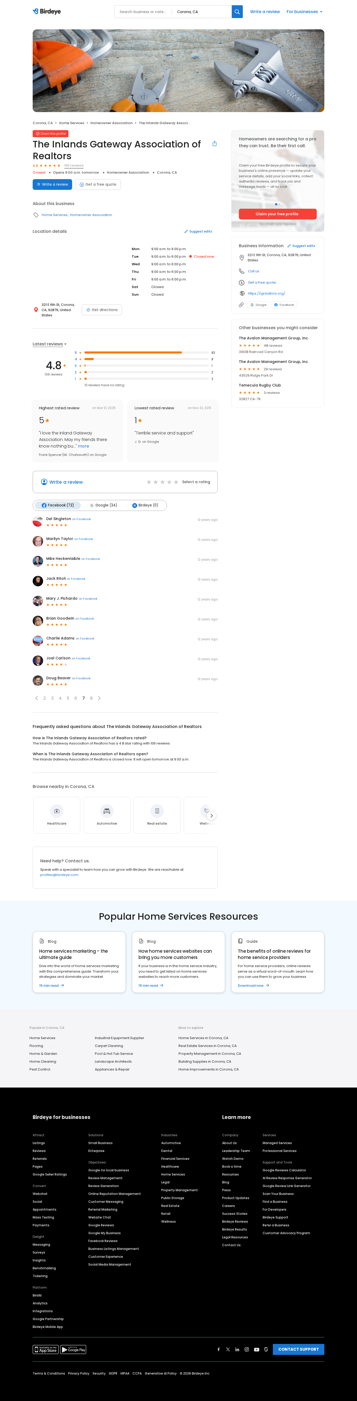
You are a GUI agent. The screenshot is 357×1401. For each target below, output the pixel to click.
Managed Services (277, 1143)
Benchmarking (44, 1268)
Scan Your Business (278, 1194)
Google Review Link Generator (286, 1186)
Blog (225, 1182)
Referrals (40, 1158)
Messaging (41, 1244)
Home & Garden (43, 1053)
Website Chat (99, 1217)
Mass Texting (43, 1217)
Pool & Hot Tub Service (114, 1053)
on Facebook (81, 519)
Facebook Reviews (103, 1241)
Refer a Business (276, 1225)
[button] (36, 698)
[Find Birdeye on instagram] (247, 1349)
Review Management (105, 1178)
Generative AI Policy (161, 1373)
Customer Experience (105, 1256)
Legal (165, 1182)
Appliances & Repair (112, 1069)
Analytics (40, 1303)
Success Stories (234, 1213)
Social (37, 1201)
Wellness (168, 1221)
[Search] (237, 11)
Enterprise (96, 1151)
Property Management (179, 1190)
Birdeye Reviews (235, 1221)
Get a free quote (100, 184)
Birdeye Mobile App (48, 1327)
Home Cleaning (43, 1061)
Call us (253, 271)
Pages (38, 1166)
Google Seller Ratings (50, 1174)
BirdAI (37, 1295)
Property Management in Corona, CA (210, 1053)
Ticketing (40, 1276)
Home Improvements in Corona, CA (209, 1069)
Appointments (44, 1209)
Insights (39, 1260)
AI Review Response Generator (287, 1178)
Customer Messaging (105, 1201)
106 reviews (74, 165)
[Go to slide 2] (279, 204)
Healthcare (170, 1166)
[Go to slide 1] (276, 204)
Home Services (71, 122)
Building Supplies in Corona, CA (205, 1061)
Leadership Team (236, 1151)
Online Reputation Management (114, 1194)
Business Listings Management (113, 1248)
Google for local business (108, 1170)
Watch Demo (233, 1158)
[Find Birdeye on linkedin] (237, 1349)
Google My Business (104, 1233)
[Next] (211, 815)
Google (261, 305)
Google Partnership (48, 1319)
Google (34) (106, 505)
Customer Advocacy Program (286, 1233)
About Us (229, 1143)
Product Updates (235, 1198)
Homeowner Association (111, 122)
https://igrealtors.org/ (266, 293)
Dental (166, 1151)
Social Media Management (109, 1264)
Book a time (231, 1166)
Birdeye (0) (148, 505)
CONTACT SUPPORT (298, 1349)
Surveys (39, 1252)
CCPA (137, 1373)
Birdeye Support (275, 1217)
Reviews (39, 1151)
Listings (39, 1143)
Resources (230, 1174)
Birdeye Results (234, 1229)
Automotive (171, 1143)
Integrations (43, 1311)
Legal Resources (235, 1237)
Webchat (40, 1194)
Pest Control (40, 1069)
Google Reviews (101, 1225)
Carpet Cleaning (109, 1045)
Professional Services (280, 1151)
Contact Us (231, 1245)
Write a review (265, 12)
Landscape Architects (113, 1061)
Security (99, 1373)
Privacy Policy (78, 1373)
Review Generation (103, 1186)
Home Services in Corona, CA (203, 1037)
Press (226, 1190)
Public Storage (172, 1198)
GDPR (113, 1373)
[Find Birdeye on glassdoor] (266, 1349)
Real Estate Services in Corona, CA (208, 1045)
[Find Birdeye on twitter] (228, 1349)
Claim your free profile (277, 214)
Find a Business (275, 1201)
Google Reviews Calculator (284, 1170)
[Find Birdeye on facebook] (219, 1349)
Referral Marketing (102, 1209)
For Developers (274, 1209)
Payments (41, 1225)
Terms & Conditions (49, 1373)
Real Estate (170, 1206)
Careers (228, 1206)
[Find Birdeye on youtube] (256, 1349)
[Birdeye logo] (48, 11)
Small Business (100, 1143)
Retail (165, 1213)
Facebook (287, 305)
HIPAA (124, 1373)
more (83, 446)
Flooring (36, 1045)
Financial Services (175, 1158)
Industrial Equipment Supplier (119, 1037)
